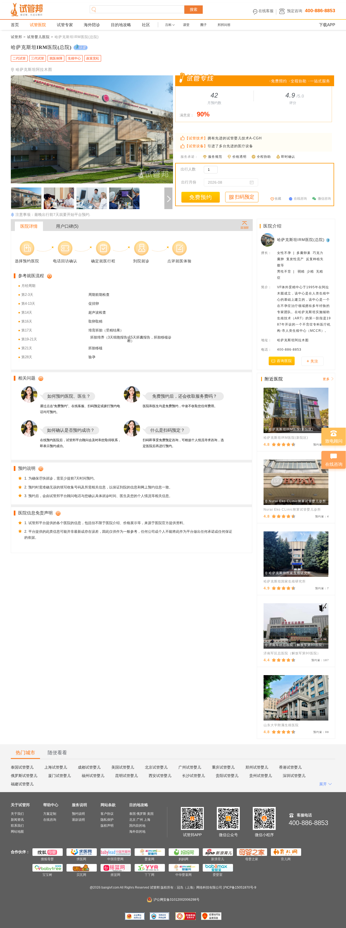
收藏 (278, 198)
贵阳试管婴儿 (227, 775)
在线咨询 (300, 198)
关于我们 (17, 814)
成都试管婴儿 (89, 767)
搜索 (193, 9)
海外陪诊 (92, 24)
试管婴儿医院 (38, 37)
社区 (146, 24)
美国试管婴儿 (122, 767)
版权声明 (107, 826)
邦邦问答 (224, 25)
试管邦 (16, 37)
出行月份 (188, 182)
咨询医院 (284, 361)
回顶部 (244, 227)
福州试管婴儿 (93, 775)
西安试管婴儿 (160, 775)
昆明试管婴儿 (126, 775)
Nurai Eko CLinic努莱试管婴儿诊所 (292, 509)
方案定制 (49, 814)
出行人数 (188, 169)
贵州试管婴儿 (260, 775)
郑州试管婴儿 (256, 767)
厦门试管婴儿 (59, 775)
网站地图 (17, 831)
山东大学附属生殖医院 (281, 725)
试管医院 (38, 24)
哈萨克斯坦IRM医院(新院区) (286, 438)
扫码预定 (244, 197)
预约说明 (78, 814)
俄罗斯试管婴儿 (24, 775)
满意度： (187, 115)
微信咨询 (324, 198)
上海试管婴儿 (55, 767)
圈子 (203, 25)
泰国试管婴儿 (22, 767)
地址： (266, 340)
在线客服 (266, 11)
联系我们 (17, 826)
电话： (266, 349)
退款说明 (78, 820)
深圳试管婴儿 (294, 775)
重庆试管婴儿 (223, 767)
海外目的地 (137, 831)
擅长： (266, 253)
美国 (150, 814)
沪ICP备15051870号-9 (239, 887)
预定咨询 (294, 11)
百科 (168, 25)
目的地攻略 (121, 24)
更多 (326, 379)
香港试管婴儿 (290, 767)
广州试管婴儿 (189, 767)
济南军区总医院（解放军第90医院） (292, 653)
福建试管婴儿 (22, 784)
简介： (266, 287)
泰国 (132, 814)
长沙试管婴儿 (193, 775)
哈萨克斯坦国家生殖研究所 (285, 581)
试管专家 (65, 24)
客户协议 (107, 814)
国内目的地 (137, 826)
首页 (15, 24)
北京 (132, 820)
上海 (147, 820)
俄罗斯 (141, 814)
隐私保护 (107, 820)
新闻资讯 (17, 820)
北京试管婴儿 (156, 767)
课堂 (186, 25)
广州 (140, 820)
